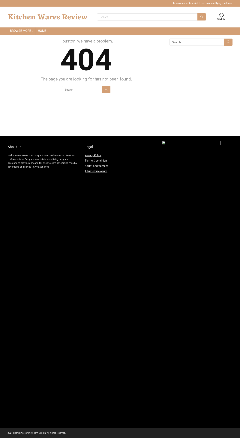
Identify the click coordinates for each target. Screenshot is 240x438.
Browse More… (21, 31)
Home (42, 31)
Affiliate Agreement (96, 165)
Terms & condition (96, 160)
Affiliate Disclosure (96, 171)
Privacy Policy (93, 155)
